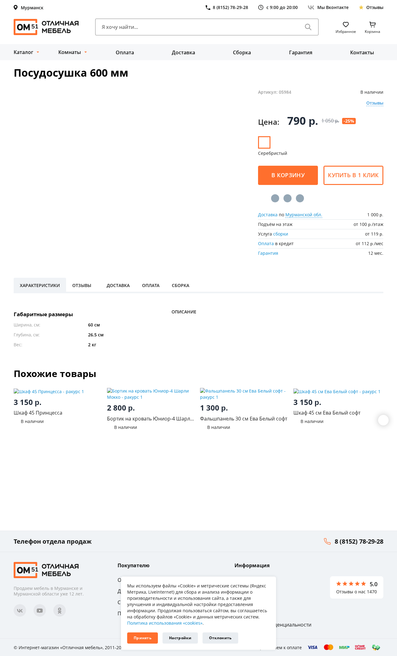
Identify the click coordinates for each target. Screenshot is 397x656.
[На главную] (46, 27)
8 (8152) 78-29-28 (359, 541)
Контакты (362, 52)
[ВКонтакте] (275, 198)
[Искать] (308, 27)
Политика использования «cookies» (165, 623)
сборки (280, 234)
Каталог (23, 52)
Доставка (183, 52)
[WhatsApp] (300, 198)
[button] (383, 420)
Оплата (125, 52)
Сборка (242, 52)
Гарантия (300, 52)
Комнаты (69, 52)
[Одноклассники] (287, 198)
